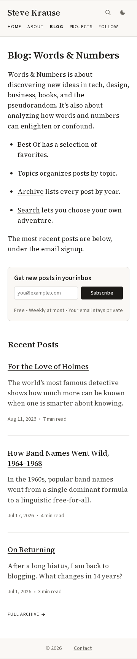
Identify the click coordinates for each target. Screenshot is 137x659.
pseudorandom (32, 105)
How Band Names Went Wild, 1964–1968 (58, 458)
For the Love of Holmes (48, 366)
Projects (81, 27)
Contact (83, 648)
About (35, 27)
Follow (108, 27)
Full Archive (23, 614)
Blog (57, 27)
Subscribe (102, 293)
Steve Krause (34, 12)
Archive (31, 191)
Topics (28, 173)
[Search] (108, 12)
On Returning (31, 549)
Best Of (29, 144)
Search (29, 210)
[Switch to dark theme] (123, 12)
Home (14, 27)
